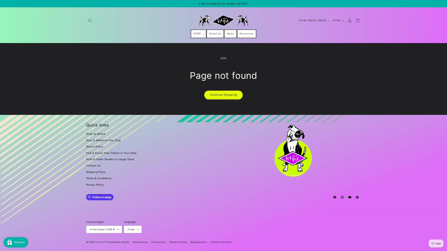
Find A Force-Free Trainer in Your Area (111, 153)
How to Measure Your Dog (103, 140)
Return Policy (94, 146)
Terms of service (178, 242)
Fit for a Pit (101, 242)
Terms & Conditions (99, 178)
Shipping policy (199, 242)
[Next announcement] (360, 3)
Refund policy (140, 242)
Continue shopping (223, 94)
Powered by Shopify (118, 242)
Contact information (221, 242)
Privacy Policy (95, 184)
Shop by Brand (95, 133)
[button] (90, 21)
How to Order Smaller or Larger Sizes (110, 159)
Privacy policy (158, 242)
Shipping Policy (96, 172)
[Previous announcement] (87, 3)
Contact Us (93, 165)
